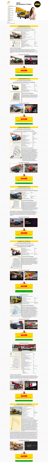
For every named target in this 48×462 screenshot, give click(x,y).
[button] (10, 62)
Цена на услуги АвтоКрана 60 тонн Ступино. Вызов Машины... (24, 400)
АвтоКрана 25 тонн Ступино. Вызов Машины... (24, 183)
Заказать (37, 4)
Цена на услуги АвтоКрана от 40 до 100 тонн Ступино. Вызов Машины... (24, 291)
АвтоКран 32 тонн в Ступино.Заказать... (24, 237)
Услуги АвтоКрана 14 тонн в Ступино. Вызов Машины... (24, 75)
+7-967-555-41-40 (37, 2)
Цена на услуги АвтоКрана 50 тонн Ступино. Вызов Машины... (24, 339)
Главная (8, 23)
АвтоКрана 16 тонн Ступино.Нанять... (24, 123)
